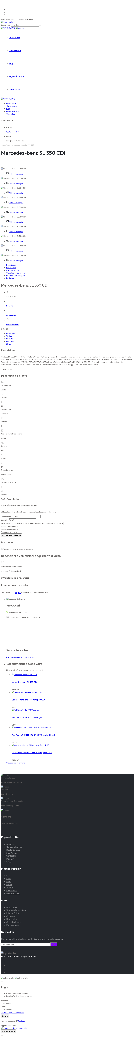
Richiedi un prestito (11, 535)
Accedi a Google (20, 1028)
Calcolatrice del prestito (16, 273)
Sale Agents (11, 853)
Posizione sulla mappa (15, 275)
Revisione (10, 278)
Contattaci (14, 89)
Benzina (9, 306)
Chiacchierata (29, 657)
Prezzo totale (6, 517)
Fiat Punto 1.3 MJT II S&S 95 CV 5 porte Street (33, 735)
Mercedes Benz (12, 324)
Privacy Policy (12, 913)
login (18, 592)
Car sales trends (13, 922)
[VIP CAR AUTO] (7, 22)
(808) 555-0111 (12, 132)
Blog (11, 63)
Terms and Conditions (16, 910)
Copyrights (11, 916)
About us (10, 844)
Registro (22, 1021)
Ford (8, 878)
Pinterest (10, 341)
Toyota (9, 887)
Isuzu (8, 881)
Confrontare (8, 1031)
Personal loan (12, 925)
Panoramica (11, 267)
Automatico (11, 315)
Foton (9, 884)
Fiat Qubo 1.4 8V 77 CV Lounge (27, 717)
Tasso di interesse (8, 526)
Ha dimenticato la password (12, 1013)
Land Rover (11, 890)
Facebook (10, 333)
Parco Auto (14, 37)
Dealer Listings (13, 850)
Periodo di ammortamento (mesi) (15, 523)
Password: (5, 1006)
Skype (8, 344)
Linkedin (9, 339)
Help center (11, 919)
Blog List (10, 858)
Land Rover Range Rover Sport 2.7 (28, 699)
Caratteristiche (12, 270)
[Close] (2, 981)
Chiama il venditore (14, 657)
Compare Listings (14, 847)
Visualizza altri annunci (15, 763)
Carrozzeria (15, 50)
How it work (11, 907)
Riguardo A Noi (16, 76)
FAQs (8, 861)
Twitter (9, 336)
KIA (8, 875)
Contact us (11, 855)
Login (5, 1016)
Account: (4, 1000)
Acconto (4, 520)
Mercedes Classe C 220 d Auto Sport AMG (32, 752)
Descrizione (11, 265)
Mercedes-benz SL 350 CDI (24, 682)
